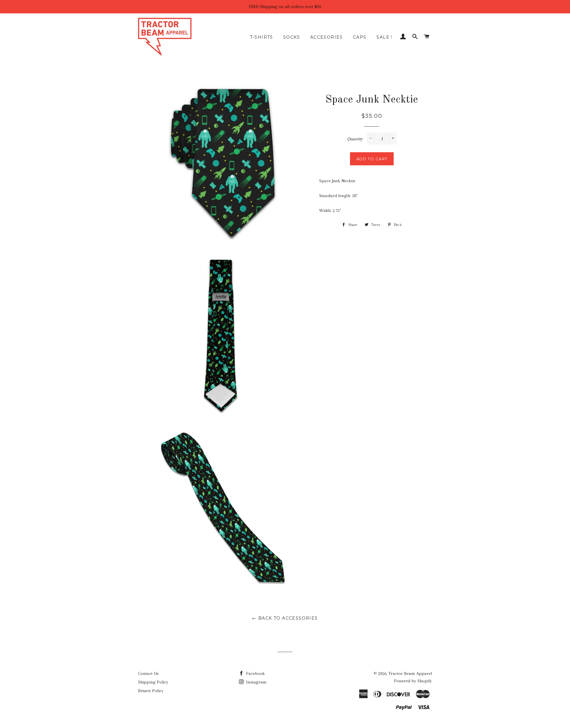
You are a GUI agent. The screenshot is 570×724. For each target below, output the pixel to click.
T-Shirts (261, 37)
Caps (360, 37)
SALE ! (384, 37)
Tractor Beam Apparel (410, 673)
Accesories (326, 37)
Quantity (355, 139)
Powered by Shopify (413, 681)
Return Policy (151, 690)
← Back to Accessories (285, 618)
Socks (291, 37)
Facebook (255, 673)
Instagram (256, 682)
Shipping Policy (153, 682)
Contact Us (148, 673)
